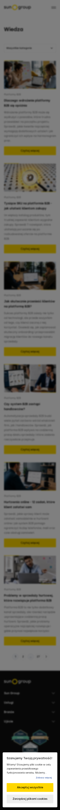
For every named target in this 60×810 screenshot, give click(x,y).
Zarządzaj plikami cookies (30, 798)
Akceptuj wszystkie (30, 787)
